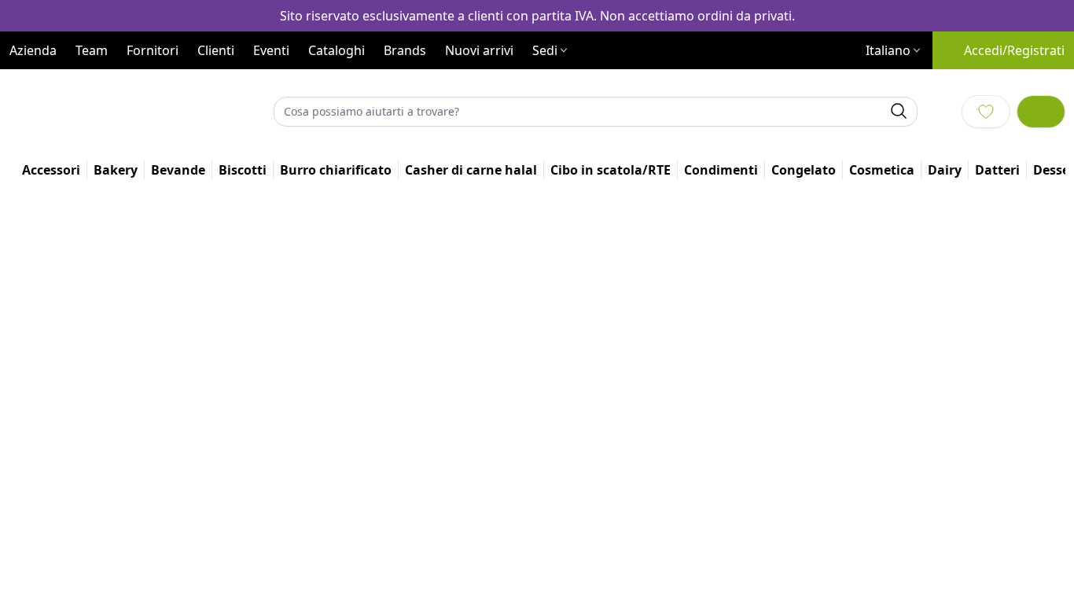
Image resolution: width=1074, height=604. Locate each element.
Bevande (463, 295)
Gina (507, 442)
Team (91, 85)
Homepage (401, 295)
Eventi (271, 85)
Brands (405, 85)
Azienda (33, 85)
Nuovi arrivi (479, 85)
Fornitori (152, 85)
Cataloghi (336, 85)
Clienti (215, 85)
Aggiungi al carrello (895, 412)
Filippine (518, 500)
